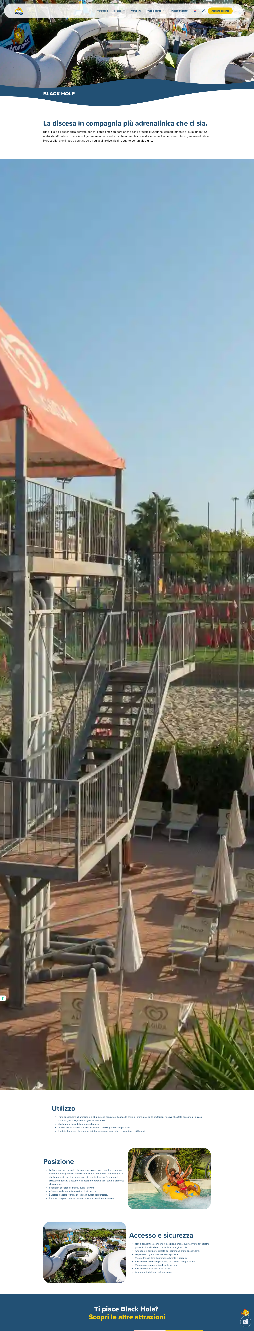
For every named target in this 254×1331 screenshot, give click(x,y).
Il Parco (117, 10)
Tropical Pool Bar (179, 10)
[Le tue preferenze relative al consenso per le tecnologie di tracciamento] (3, 998)
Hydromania (102, 10)
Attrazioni (136, 10)
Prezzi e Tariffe (154, 10)
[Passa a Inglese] (195, 10)
